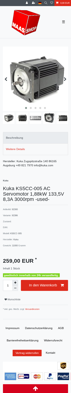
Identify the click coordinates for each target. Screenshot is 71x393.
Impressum (13, 328)
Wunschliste (14, 299)
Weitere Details (15, 149)
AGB (61, 328)
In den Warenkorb (43, 285)
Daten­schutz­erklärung (38, 328)
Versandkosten (31, 309)
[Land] (40, 3)
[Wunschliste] (51, 3)
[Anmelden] (27, 3)
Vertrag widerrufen (27, 352)
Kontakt (50, 352)
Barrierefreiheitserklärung (22, 340)
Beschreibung (14, 137)
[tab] (35, 138)
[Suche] (46, 3)
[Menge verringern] (15, 288)
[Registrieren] (34, 3)
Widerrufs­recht (53, 340)
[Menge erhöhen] (15, 282)
